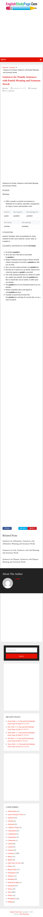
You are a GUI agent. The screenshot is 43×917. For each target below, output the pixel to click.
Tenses (10, 889)
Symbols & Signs (13, 882)
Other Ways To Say (14, 863)
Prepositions (12, 873)
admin (6, 88)
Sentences (11, 876)
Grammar (34, 88)
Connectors (11, 840)
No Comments (9, 91)
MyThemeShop (24, 914)
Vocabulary (11, 898)
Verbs (9, 892)
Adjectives (11, 818)
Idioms (10, 856)
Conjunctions (12, 837)
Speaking (11, 879)
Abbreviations (12, 811)
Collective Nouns (13, 827)
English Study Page (15, 912)
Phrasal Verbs (12, 869)
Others (10, 866)
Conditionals (12, 834)
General (10, 844)
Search (21, 656)
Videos (10, 895)
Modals (10, 860)
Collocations (12, 831)
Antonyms (11, 824)
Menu (3, 59)
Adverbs (10, 821)
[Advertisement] (21, 34)
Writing (10, 902)
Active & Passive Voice (15, 814)
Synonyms (11, 886)
